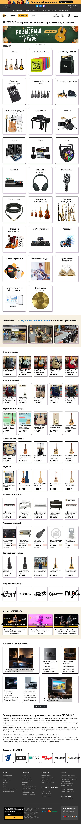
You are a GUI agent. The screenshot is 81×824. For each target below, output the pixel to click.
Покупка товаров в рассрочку (69, 779)
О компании (50, 10)
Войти (62, 16)
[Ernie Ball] (25, 594)
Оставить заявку (46, 775)
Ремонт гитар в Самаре (67, 791)
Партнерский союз (27, 780)
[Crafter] (56, 594)
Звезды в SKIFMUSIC (12, 611)
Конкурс (5, 786)
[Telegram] (37, 6)
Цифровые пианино (13, 494)
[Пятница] (47, 758)
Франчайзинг (25, 782)
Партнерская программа (29, 786)
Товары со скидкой (12, 523)
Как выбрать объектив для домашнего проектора (8, 692)
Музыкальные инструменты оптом (29, 789)
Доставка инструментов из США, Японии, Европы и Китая (69, 776)
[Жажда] (73, 758)
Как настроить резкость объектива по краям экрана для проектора (20, 670)
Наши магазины (17, 10)
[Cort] (9, 594)
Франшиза (58, 10)
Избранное (56, 16)
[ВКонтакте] (40, 6)
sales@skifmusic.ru (72, 7)
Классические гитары (13, 438)
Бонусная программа (8, 791)
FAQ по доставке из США (48, 778)
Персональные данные (47, 782)
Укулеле (7, 466)
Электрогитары (10, 352)
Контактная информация (49, 787)
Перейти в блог (40, 706)
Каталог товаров (7, 775)
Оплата (32, 10)
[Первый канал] (8, 758)
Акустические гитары (13, 408)
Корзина (75, 16)
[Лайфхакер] (60, 758)
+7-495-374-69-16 (72, 5)
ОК (14, 818)
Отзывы (44, 10)
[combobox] (40, 15)
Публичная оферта (46, 780)
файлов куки (8, 814)
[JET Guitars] (40, 594)
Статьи (4, 784)
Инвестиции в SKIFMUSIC (29, 794)
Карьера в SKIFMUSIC (28, 792)
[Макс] (44, 6)
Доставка (26, 10)
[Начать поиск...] (48, 15)
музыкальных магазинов (36, 320)
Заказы (69, 16)
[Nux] (71, 594)
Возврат (38, 10)
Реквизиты (25, 784)
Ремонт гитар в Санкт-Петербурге (67, 786)
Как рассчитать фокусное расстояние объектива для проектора (68, 662)
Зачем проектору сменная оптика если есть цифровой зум (30, 692)
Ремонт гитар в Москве (67, 783)
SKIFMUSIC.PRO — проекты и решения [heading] (67, 797)
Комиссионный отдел (66, 781)
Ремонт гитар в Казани (67, 789)
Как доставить (6, 780)
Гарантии (5, 782)
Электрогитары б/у (12, 380)
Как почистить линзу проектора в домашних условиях (50, 662)
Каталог (24, 15)
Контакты (65, 10)
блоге (24, 643)
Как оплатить (6, 778)
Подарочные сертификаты (10, 789)
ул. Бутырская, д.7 (7, 7)
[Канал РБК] (34, 758)
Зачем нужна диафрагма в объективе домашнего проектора (57, 700)
